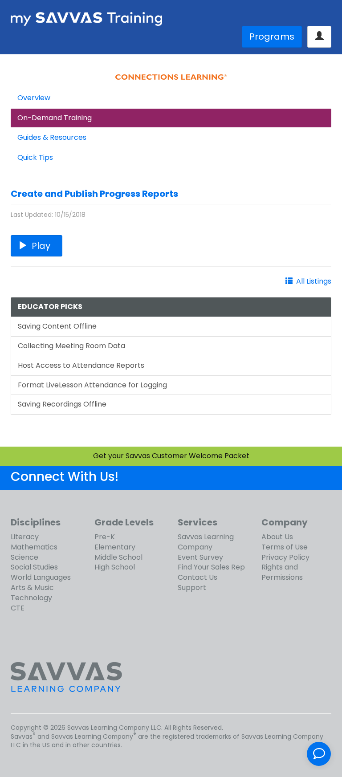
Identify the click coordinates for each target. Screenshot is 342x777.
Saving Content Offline (57, 326)
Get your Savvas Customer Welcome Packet (171, 456)
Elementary (114, 547)
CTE (17, 608)
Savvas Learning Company (206, 542)
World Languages (41, 577)
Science (24, 557)
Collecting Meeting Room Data (71, 346)
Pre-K (104, 537)
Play (41, 246)
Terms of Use (284, 547)
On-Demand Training (54, 118)
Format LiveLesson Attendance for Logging (92, 385)
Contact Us (197, 577)
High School (114, 567)
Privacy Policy (285, 557)
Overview (33, 98)
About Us (277, 537)
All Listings (313, 281)
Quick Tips (35, 157)
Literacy (25, 537)
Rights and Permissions (282, 572)
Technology (31, 598)
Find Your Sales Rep (211, 567)
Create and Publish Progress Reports (94, 193)
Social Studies (34, 567)
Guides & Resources (51, 137)
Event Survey (200, 557)
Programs (271, 36)
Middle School (118, 557)
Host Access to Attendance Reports (81, 365)
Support (192, 587)
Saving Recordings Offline (62, 404)
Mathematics (34, 547)
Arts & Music (32, 587)
